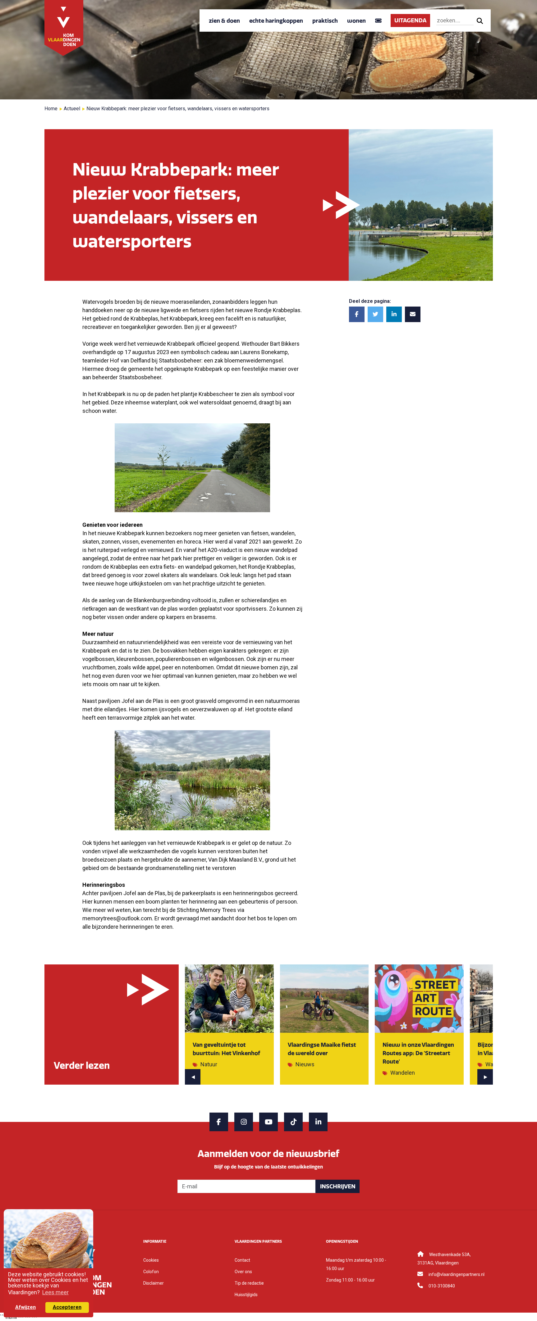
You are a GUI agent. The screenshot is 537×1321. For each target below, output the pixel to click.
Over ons (243, 1271)
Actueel (72, 109)
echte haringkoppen (276, 20)
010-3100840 (442, 1285)
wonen (356, 20)
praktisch (325, 20)
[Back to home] (64, 27)
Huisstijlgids (246, 1294)
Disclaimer (153, 1283)
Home (50, 109)
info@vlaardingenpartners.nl (456, 1274)
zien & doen (224, 20)
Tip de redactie (249, 1283)
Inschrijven (338, 1186)
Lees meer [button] (55, 1292)
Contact (242, 1260)
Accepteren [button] (67, 1307)
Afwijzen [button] (25, 1307)
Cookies (151, 1260)
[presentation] (192, 1077)
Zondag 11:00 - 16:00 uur (350, 1280)
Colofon (151, 1271)
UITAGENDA (410, 20)
